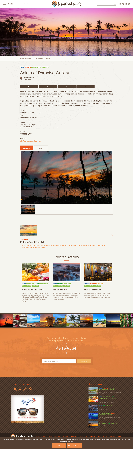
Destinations (41, 437)
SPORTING (112, 388)
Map (26, 4)
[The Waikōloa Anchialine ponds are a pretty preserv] (73, 320)
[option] (66, 177)
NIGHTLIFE (100, 283)
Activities (74, 437)
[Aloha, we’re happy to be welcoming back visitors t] (46, 320)
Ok (59, 445)
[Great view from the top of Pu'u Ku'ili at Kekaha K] (33, 320)
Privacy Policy (74, 445)
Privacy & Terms (115, 437)
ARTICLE (27, 67)
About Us (83, 437)
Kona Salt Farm (60, 290)
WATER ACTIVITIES (104, 413)
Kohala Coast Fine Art (32, 242)
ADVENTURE (30, 283)
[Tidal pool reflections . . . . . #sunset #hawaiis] (86, 320)
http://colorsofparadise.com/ (30, 141)
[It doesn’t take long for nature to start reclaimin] (59, 320)
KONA (22, 67)
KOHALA (86, 283)
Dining (65, 437)
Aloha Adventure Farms (33, 290)
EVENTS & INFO (103, 389)
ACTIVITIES (45, 67)
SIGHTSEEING (43, 283)
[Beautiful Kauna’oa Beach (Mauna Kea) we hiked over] (99, 320)
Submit (84, 361)
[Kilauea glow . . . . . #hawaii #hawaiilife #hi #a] (6, 320)
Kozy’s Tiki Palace (92, 290)
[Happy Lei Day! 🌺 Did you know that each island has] (126, 320)
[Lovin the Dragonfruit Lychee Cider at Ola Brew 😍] (20, 320)
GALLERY (26, 148)
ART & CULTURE (36, 67)
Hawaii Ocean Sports (105, 426)
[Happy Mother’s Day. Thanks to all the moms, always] (113, 320)
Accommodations (54, 437)
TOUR (36, 283)
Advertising (102, 437)
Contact (92, 437)
